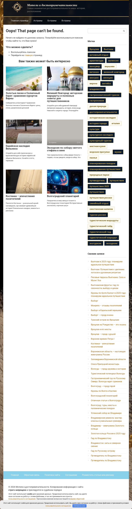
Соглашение (71, 475)
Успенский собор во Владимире (106, 413)
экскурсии (111, 243)
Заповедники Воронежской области (108, 359)
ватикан (94, 72)
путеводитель (97, 180)
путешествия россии (101, 197)
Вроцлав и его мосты (101, 329)
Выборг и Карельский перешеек (106, 310)
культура (94, 129)
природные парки (99, 174)
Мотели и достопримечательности (52, 5)
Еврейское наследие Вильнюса (18, 147)
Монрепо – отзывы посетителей (106, 305)
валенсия (113, 60)
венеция (108, 77)
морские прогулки (100, 152)
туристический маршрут (103, 237)
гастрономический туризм (104, 95)
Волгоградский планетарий (63, 196)
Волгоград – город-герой (103, 386)
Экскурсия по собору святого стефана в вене (64, 149)
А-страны (38, 20)
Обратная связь (31, 475)
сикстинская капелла (101, 209)
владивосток (97, 89)
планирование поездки (102, 163)
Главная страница (19, 20)
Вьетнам (108, 49)
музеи (118, 152)
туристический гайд (101, 226)
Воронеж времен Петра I (102, 339)
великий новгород (114, 72)
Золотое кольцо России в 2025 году (108, 433)
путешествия (97, 192)
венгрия (94, 77)
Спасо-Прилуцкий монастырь (105, 364)
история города (98, 123)
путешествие (117, 180)
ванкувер (95, 66)
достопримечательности (103, 112)
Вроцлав (94, 49)
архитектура (96, 60)
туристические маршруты (104, 220)
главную (28, 55)
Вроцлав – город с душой (103, 334)
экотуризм (95, 243)
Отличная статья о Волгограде (106, 400)
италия (116, 123)
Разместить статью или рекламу (98, 475)
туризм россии (98, 214)
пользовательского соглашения (22, 499)
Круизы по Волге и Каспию (104, 391)
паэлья (93, 157)
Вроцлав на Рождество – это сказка (108, 324)
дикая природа (98, 106)
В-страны (66, 20)
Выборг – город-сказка (102, 315)
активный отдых (99, 55)
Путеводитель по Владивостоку (106, 455)
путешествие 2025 (99, 186)
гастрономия (97, 100)
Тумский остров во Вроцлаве (105, 320)
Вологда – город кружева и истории (108, 369)
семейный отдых (99, 203)
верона (93, 83)
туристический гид (100, 232)
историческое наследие (103, 117)
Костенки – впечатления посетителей (20, 197)
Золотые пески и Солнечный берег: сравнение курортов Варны (23, 96)
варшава (109, 66)
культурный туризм (101, 140)
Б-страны (52, 20)
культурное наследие (101, 134)
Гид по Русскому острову (103, 451)
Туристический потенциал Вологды (108, 373)
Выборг (94, 301)
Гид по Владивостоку (101, 438)
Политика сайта (52, 475)
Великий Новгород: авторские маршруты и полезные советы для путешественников (64, 97)
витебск (106, 83)
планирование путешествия (105, 169)
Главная (15, 475)
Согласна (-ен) (79, 506)
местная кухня (97, 146)
